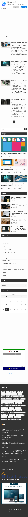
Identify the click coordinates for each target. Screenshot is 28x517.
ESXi (8, 394)
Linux (10, 398)
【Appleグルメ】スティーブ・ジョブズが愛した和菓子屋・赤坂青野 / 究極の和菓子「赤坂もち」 (13, 430)
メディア (6, 246)
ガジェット (5, 407)
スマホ (11, 410)
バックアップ (22, 412)
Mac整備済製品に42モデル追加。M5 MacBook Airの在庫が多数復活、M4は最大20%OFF (14, 460)
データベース (5, 412)
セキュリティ (18, 410)
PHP (3, 401)
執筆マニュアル (6, 260)
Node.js (22, 398)
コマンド (18, 407)
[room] (13, 509)
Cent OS (19, 391)
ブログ (11, 417)
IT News (5, 425)
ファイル (12, 414)
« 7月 (2, 314)
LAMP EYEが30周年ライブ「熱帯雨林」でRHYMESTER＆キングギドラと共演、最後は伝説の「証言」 (13, 444)
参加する (22, 366)
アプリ (10, 405)
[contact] (20, 509)
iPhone (14, 396)
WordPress (18, 403)
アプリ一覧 (5, 266)
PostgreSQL (10, 401)
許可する (23, 7)
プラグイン (18, 417)
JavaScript (21, 396)
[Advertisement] (14, 18)
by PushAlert (4, 8)
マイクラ (4, 419)
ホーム (5, 240)
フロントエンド (20, 414)
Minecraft (16, 398)
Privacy (4, 272)
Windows (10, 403)
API (3, 391)
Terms (4, 275)
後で (16, 7)
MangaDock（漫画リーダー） (9, 263)
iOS (3, 396)
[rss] (18, 509)
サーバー (4, 410)
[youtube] (16, 509)
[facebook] (8, 509)
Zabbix (4, 405)
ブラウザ (4, 417)
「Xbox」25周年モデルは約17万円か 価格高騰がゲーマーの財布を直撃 (13, 436)
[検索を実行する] (25, 129)
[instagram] (11, 509)
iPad (8, 396)
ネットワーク (13, 412)
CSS (3, 394)
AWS (14, 391)
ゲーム (11, 407)
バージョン (5, 414)
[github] (15, 509)
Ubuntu (4, 403)
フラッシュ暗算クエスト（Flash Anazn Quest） (14, 269)
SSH (21, 401)
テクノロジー (7, 243)
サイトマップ (6, 255)
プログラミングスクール (9, 252)
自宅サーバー (12, 419)
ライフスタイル (7, 249)
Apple (8, 391)
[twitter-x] (9, 509)
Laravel (4, 398)
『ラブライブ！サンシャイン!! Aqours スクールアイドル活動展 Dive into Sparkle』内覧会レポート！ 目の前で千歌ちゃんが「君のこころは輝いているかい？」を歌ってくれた (14, 452)
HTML (20, 394)
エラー (16, 405)
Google (14, 394)
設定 (19, 419)
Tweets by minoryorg (6, 373)
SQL (16, 401)
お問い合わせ (6, 258)
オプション (23, 405)
